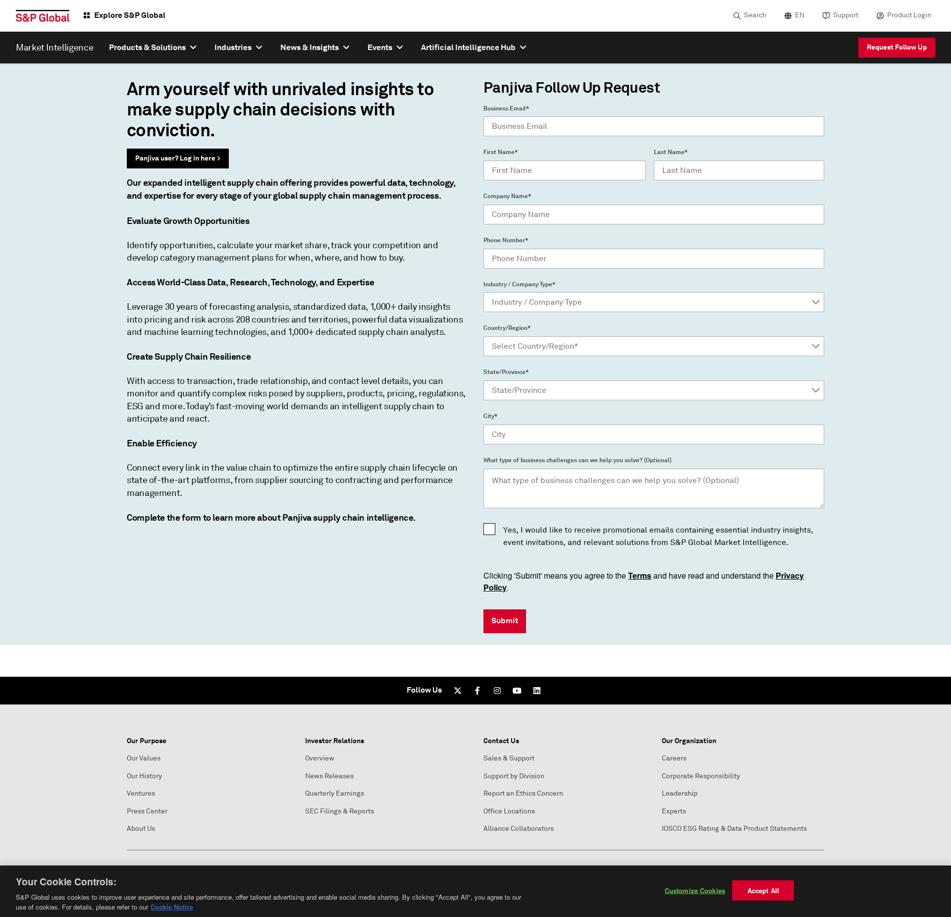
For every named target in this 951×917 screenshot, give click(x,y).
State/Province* (505, 372)
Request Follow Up (897, 47)
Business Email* (506, 108)
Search (755, 15)
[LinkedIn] (537, 691)
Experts (674, 811)
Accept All (763, 890)
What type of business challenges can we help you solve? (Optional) (577, 460)
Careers (674, 758)
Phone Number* (505, 240)
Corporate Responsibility (701, 776)
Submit (504, 620)
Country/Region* (506, 328)
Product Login (909, 15)
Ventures (141, 793)
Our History (144, 776)
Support (845, 15)
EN (799, 15)
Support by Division (513, 776)
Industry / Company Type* (519, 284)
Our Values (143, 758)
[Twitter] (458, 691)
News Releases (329, 776)
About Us (141, 828)
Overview (319, 758)
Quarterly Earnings (334, 793)
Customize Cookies (695, 890)
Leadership (679, 793)
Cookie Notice (172, 907)
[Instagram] (497, 691)
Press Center (147, 811)
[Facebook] (477, 691)
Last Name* (670, 152)
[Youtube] (517, 691)
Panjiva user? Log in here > (177, 158)
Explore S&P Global (129, 15)
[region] (475, 891)
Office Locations (509, 811)
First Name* (500, 152)
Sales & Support (508, 758)
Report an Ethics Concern (523, 793)
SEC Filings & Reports (339, 811)
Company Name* (507, 196)
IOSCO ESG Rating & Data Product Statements (734, 828)
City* (490, 416)
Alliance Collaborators (518, 828)
